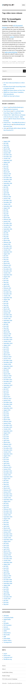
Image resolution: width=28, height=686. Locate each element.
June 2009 (6, 349)
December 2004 (8, 448)
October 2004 (7, 452)
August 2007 (7, 387)
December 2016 (8, 177)
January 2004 (7, 469)
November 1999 (8, 558)
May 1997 (6, 604)
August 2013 (7, 254)
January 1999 (7, 577)
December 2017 (8, 154)
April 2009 (6, 353)
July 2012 (6, 278)
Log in (5, 653)
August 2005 (7, 433)
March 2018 (7, 149)
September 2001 (8, 516)
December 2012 (8, 269)
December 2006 (8, 402)
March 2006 (7, 419)
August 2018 (7, 141)
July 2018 (6, 143)
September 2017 (8, 160)
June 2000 (6, 545)
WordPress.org (8, 659)
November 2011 (8, 294)
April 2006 (6, 417)
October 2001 (7, 515)
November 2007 (8, 381)
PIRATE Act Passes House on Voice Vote (14, 90)
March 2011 (7, 309)
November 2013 (8, 248)
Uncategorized (8, 642)
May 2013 (6, 259)
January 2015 (7, 221)
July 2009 (6, 347)
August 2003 (7, 478)
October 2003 (7, 475)
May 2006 (6, 415)
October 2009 (7, 341)
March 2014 (7, 240)
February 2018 (7, 151)
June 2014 (6, 234)
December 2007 (8, 379)
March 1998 (7, 595)
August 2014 (7, 231)
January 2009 (7, 358)
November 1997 (8, 596)
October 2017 (7, 158)
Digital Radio (7, 619)
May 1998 (6, 591)
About (4, 669)
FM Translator (8, 625)
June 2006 (6, 414)
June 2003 (6, 482)
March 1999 (7, 574)
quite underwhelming (11, 52)
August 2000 (7, 541)
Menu (23, 5)
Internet (6, 627)
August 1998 (7, 585)
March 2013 (7, 263)
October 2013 (7, 250)
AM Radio (6, 615)
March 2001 (7, 528)
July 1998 (6, 587)
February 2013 (7, 265)
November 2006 (8, 404)
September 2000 (8, 539)
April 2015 (6, 215)
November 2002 (8, 495)
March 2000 (7, 551)
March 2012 (7, 286)
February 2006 (7, 421)
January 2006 (7, 423)
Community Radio (8, 617)
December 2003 (8, 471)
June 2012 (6, 280)
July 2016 (6, 187)
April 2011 (6, 307)
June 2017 (6, 166)
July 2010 (6, 324)
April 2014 (6, 238)
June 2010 (6, 326)
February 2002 (7, 509)
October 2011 (7, 295)
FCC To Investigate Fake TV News (11, 20)
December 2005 (8, 425)
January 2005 (7, 446)
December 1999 (8, 556)
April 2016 (6, 193)
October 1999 (7, 560)
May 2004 (6, 461)
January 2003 (7, 492)
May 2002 (6, 507)
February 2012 (7, 288)
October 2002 (7, 497)
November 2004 (8, 450)
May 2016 (6, 191)
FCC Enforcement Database (9, 679)
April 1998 (6, 593)
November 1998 (8, 581)
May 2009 (6, 351)
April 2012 (6, 284)
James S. (6, 107)
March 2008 (7, 374)
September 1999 (8, 562)
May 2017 (6, 168)
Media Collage (6, 675)
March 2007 (7, 396)
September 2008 (8, 366)
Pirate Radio (7, 638)
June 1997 (6, 602)
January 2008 (7, 377)
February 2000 (7, 553)
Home (4, 665)
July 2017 (6, 164)
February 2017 (7, 173)
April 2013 (6, 261)
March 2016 (7, 194)
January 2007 (7, 400)
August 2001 (7, 518)
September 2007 (8, 385)
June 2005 (6, 436)
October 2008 (7, 364)
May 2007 (6, 393)
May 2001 (6, 524)
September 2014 (8, 229)
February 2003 (7, 490)
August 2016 (7, 185)
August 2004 (7, 455)
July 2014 (6, 233)
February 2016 (7, 196)
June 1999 (6, 568)
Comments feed (8, 657)
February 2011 (7, 311)
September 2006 (8, 408)
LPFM (5, 631)
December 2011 (7, 292)
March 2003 (7, 488)
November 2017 (8, 156)
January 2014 (7, 244)
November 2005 (8, 427)
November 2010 (8, 316)
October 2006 (7, 406)
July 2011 (6, 301)
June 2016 (6, 189)
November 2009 (8, 339)
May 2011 (6, 305)
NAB (5, 636)
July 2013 (6, 255)
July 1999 (6, 566)
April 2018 (6, 147)
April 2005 (6, 440)
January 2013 (7, 267)
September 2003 (8, 476)
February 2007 (7, 398)
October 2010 (7, 318)
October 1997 (7, 598)
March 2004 (7, 465)
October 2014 (7, 227)
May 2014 (6, 236)
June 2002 (6, 505)
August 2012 (7, 276)
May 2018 (6, 145)
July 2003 (6, 480)
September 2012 (8, 274)
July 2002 (6, 503)
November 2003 (8, 473)
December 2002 (8, 494)
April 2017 (6, 170)
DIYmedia (4, 683)
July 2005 (6, 435)
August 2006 (7, 410)
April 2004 (6, 463)
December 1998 (8, 579)
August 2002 (7, 501)
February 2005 (7, 444)
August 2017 (7, 162)
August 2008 (7, 368)
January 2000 (7, 555)
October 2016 (7, 181)
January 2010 (7, 335)
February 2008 (7, 375)
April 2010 (6, 330)
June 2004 (6, 459)
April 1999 (6, 572)
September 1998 (8, 583)
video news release (19, 62)
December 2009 (8, 337)
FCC (10, 61)
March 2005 (7, 442)
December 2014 (8, 223)
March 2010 (7, 332)
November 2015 (8, 202)
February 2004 (7, 467)
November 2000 (8, 535)
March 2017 (7, 172)
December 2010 (8, 314)
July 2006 (6, 412)
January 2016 (7, 198)
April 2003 (6, 486)
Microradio (7, 634)
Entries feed (7, 655)
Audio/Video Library (7, 672)
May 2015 (6, 213)
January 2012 (7, 290)
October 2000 (7, 537)
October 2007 (7, 383)
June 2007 (6, 391)
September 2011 (8, 297)
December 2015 (8, 200)
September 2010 (8, 320)
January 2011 (7, 313)
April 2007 (6, 394)
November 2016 (8, 179)
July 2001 (6, 520)
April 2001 (6, 526)
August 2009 (7, 345)
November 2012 (8, 271)
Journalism (14, 61)
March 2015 (7, 217)
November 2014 (8, 225)
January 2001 (7, 532)
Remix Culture (7, 640)
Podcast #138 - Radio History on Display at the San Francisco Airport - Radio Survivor (14, 116)
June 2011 (6, 303)
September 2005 (8, 431)
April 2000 (7, 549)
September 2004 (8, 454)
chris (5, 128)
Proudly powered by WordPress (15, 683)
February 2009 (7, 356)
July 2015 (6, 210)
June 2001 (6, 522)
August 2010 (7, 322)
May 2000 (6, 547)
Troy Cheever (7, 111)
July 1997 (6, 600)
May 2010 (6, 328)
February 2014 (7, 242)
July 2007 (6, 389)
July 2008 (6, 370)
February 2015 (7, 219)
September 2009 (8, 343)
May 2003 (6, 484)
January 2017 (7, 175)
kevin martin (12, 62)
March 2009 (7, 354)
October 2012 (7, 273)
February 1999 (7, 576)
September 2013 (8, 252)
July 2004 (6, 457)
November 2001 (8, 513)
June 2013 (6, 257)
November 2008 (8, 362)
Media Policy (7, 632)
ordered (12, 37)
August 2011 (7, 299)
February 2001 (7, 530)
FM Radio (6, 623)
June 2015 (6, 212)
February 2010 (7, 334)
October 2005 (7, 429)
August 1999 (7, 564)
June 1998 (6, 589)
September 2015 (8, 206)
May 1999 (6, 570)
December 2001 (8, 511)
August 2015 (7, 208)
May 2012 (6, 282)
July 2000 (6, 543)
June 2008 (6, 372)
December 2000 (8, 534)
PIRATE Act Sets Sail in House (12, 96)
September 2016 (8, 183)
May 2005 (6, 438)
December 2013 (8, 246)
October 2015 (7, 204)
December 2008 (8, 360)
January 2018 (7, 153)
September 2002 (8, 499)
